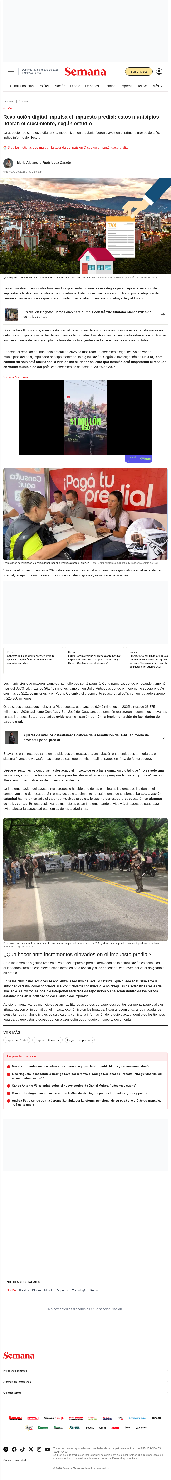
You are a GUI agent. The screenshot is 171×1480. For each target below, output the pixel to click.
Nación (23, 101)
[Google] (5, 1449)
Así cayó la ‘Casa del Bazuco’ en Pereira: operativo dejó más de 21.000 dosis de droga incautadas (31, 660)
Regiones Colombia (47, 1040)
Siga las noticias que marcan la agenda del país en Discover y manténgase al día (68, 147)
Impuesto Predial (17, 1040)
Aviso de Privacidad (19, 1460)
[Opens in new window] (14, 1449)
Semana (8, 101)
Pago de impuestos (80, 1040)
